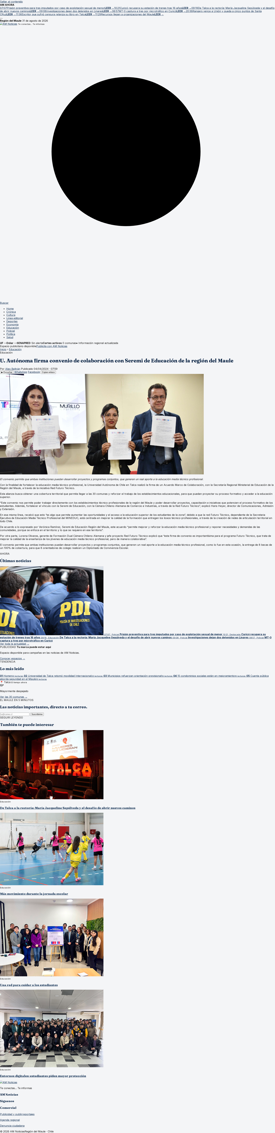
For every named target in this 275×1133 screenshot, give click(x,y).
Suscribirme (37, 714)
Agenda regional (10, 1120)
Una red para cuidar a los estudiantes (29, 985)
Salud (9, 337)
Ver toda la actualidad (14, 643)
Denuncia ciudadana (12, 1125)
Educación (12, 327)
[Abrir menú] (1, 18)
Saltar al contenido (11, 1)
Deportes (12, 321)
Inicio (3, 349)
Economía (12, 324)
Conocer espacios (12, 658)
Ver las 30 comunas (13, 696)
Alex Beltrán (12, 368)
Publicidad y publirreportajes (17, 1114)
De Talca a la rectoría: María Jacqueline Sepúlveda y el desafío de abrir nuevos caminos (67, 808)
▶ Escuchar (6, 372)
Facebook (34, 372)
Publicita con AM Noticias (51, 346)
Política (10, 334)
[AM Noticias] (8, 23)
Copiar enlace (48, 372)
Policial (10, 330)
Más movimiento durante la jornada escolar (34, 894)
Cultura (10, 315)
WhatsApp (20, 372)
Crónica (11, 311)
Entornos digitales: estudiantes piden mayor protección (43, 1076)
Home (10, 308)
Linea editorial (14, 318)
